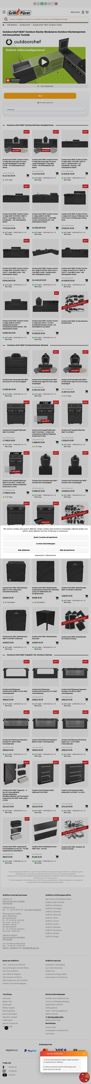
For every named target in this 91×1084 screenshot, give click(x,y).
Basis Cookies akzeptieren (45, 537)
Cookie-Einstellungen (45, 543)
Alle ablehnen (24, 550)
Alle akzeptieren (67, 550)
